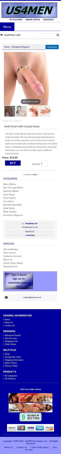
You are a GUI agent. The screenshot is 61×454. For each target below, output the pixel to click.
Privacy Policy (11, 366)
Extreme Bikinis (10, 191)
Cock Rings (9, 194)
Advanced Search (13, 335)
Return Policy (11, 363)
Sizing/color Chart (13, 357)
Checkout (48, 20)
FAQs (7, 354)
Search (58, 35)
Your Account (11, 338)
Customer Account (12, 256)
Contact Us (10, 325)
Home (7, 47)
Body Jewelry (9, 211)
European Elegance (21, 47)
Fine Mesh (8, 201)
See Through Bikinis (13, 187)
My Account (16, 20)
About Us (7, 259)
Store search (9, 252)
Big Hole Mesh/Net (12, 205)
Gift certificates (10, 249)
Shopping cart (31, 223)
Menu (7, 27)
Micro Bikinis (9, 184)
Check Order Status (13, 263)
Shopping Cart (12, 35)
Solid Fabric (9, 208)
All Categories (11, 376)
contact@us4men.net (32, 297)
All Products (10, 379)
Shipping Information (14, 360)
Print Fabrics (9, 198)
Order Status (32, 20)
